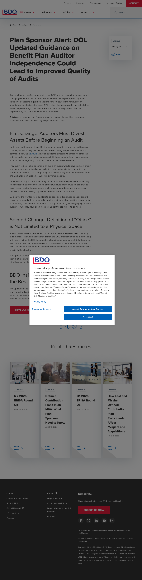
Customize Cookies (41, 309)
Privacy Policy (40, 301)
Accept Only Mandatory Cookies (87, 309)
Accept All (88, 316)
